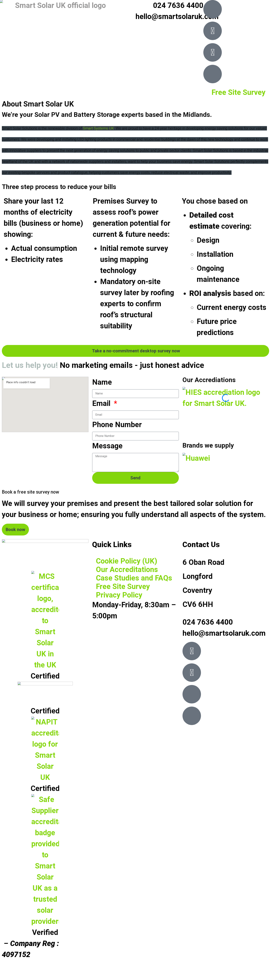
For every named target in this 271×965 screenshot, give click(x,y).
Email (102, 403)
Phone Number (117, 424)
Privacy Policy (119, 595)
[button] (226, 425)
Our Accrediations (209, 380)
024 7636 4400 (178, 5)
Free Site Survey (238, 92)
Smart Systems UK (98, 128)
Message (107, 446)
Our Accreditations (127, 569)
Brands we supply (208, 445)
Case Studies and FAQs (134, 578)
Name (102, 382)
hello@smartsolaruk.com (177, 16)
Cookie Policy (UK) (126, 561)
